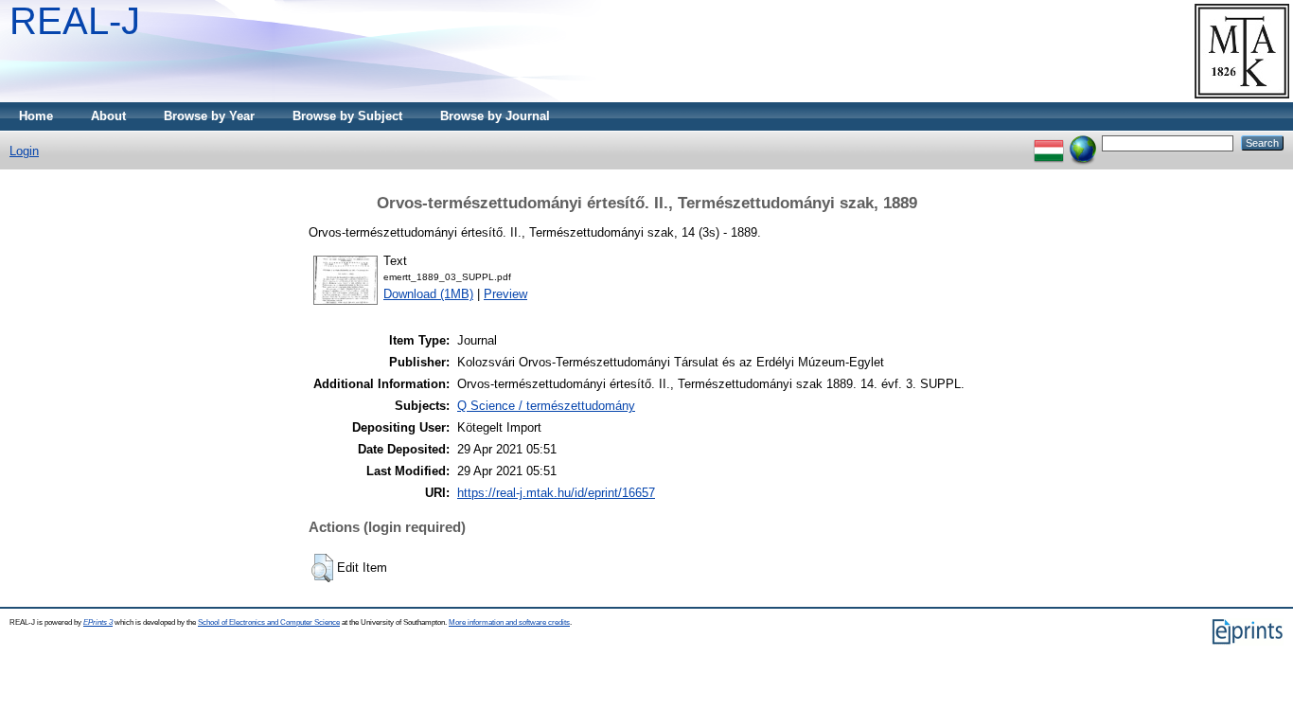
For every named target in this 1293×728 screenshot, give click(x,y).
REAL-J (74, 21)
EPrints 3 (98, 622)
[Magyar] (1049, 142)
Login (24, 151)
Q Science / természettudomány (546, 406)
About (108, 116)
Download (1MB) (428, 294)
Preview (505, 294)
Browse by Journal (495, 116)
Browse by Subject (347, 116)
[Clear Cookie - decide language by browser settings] (1083, 142)
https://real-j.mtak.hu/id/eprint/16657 (556, 493)
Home (36, 116)
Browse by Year (209, 116)
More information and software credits (509, 622)
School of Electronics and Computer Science (269, 622)
